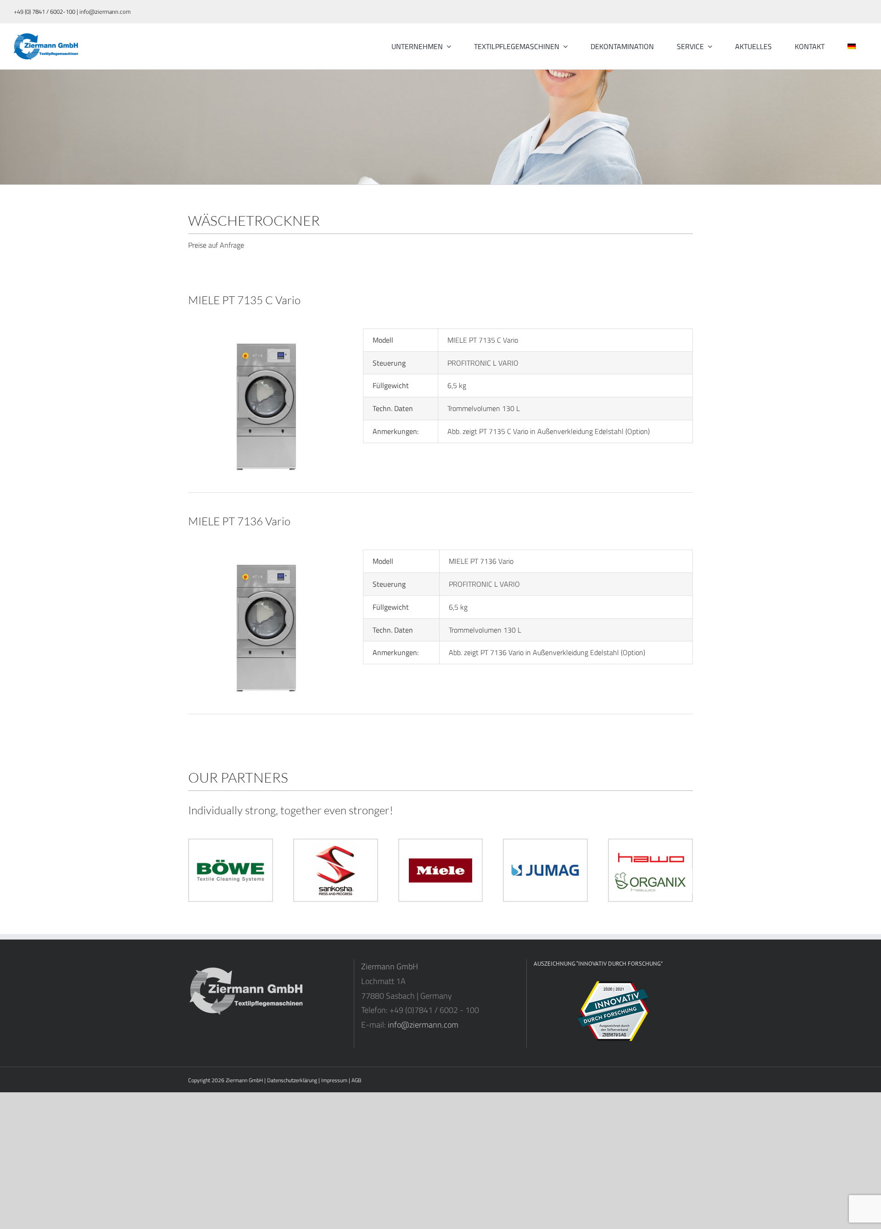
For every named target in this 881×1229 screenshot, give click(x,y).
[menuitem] (851, 46)
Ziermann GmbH (244, 1080)
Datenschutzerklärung (292, 1080)
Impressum (334, 1080)
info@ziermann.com (423, 1024)
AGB (356, 1080)
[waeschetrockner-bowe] (265, 332)
